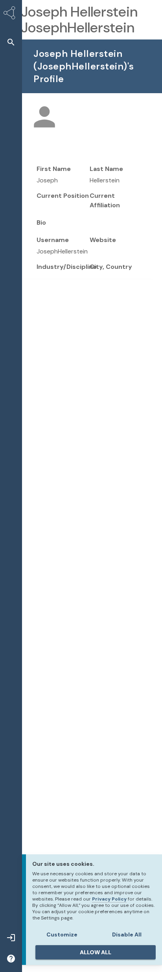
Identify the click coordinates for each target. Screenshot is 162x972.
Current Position (63, 195)
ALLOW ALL (95, 952)
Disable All (127, 934)
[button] (11, 42)
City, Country (111, 267)
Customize (61, 934)
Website (103, 240)
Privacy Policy (109, 899)
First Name (54, 169)
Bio (41, 222)
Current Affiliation (105, 200)
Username (53, 240)
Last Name (106, 169)
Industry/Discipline (67, 267)
